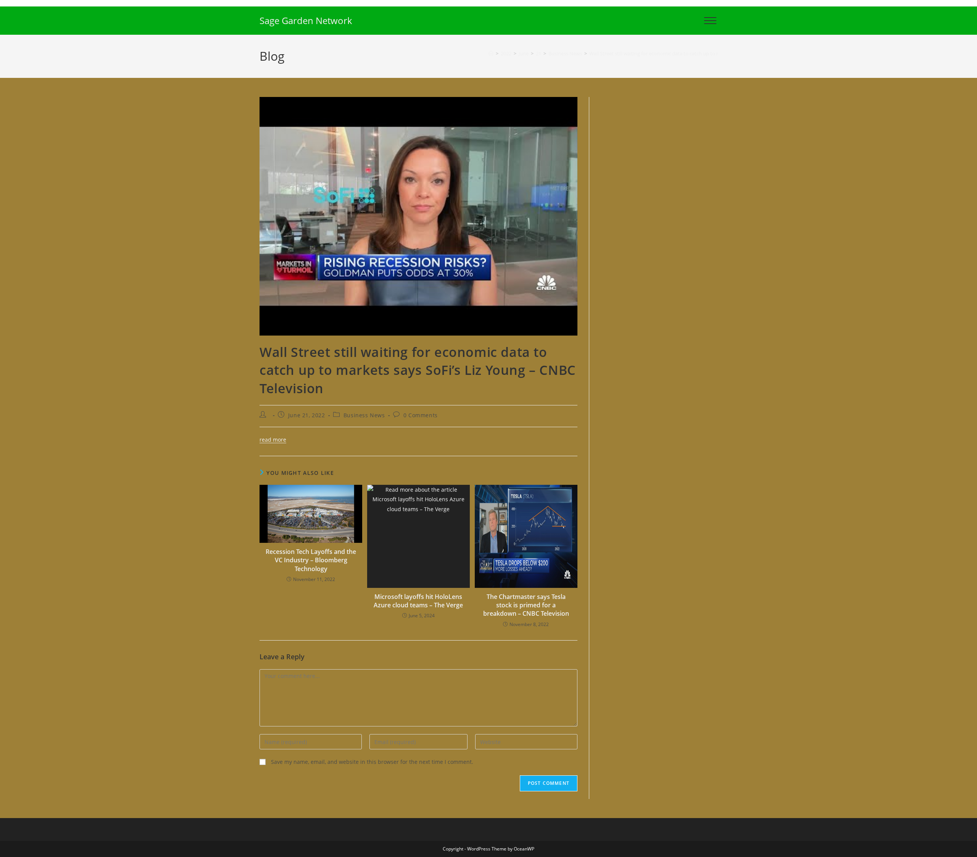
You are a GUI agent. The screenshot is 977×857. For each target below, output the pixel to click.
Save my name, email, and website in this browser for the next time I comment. (372, 761)
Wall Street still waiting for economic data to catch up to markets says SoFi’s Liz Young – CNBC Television (706, 53)
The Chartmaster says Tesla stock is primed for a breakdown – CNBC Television (526, 605)
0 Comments (420, 415)
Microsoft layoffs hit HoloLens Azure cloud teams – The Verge (418, 600)
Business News (364, 415)
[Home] (490, 53)
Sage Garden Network (306, 20)
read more (273, 439)
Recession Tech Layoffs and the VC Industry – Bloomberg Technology (311, 560)
